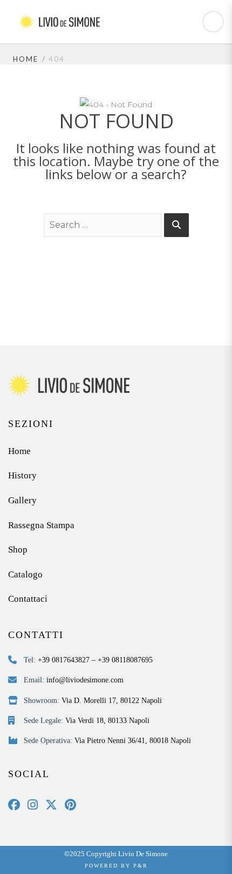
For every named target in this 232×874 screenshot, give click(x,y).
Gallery (22, 500)
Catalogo (25, 574)
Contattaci (27, 599)
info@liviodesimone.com (85, 680)
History (22, 475)
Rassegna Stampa (41, 525)
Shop (18, 549)
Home (25, 59)
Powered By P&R (116, 866)
